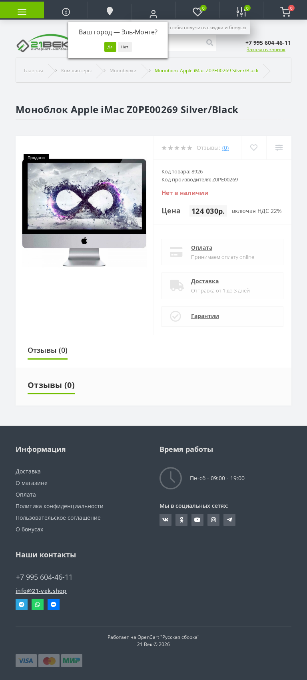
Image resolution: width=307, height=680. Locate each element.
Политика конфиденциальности (60, 506)
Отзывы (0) (48, 350)
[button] (153, 14)
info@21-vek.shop (41, 591)
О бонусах (29, 529)
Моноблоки (123, 70)
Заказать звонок (266, 49)
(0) (225, 147)
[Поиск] (209, 43)
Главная (33, 70)
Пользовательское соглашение (58, 517)
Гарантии (205, 316)
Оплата (201, 247)
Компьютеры (76, 70)
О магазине (32, 483)
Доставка (205, 281)
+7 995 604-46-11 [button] (44, 577)
